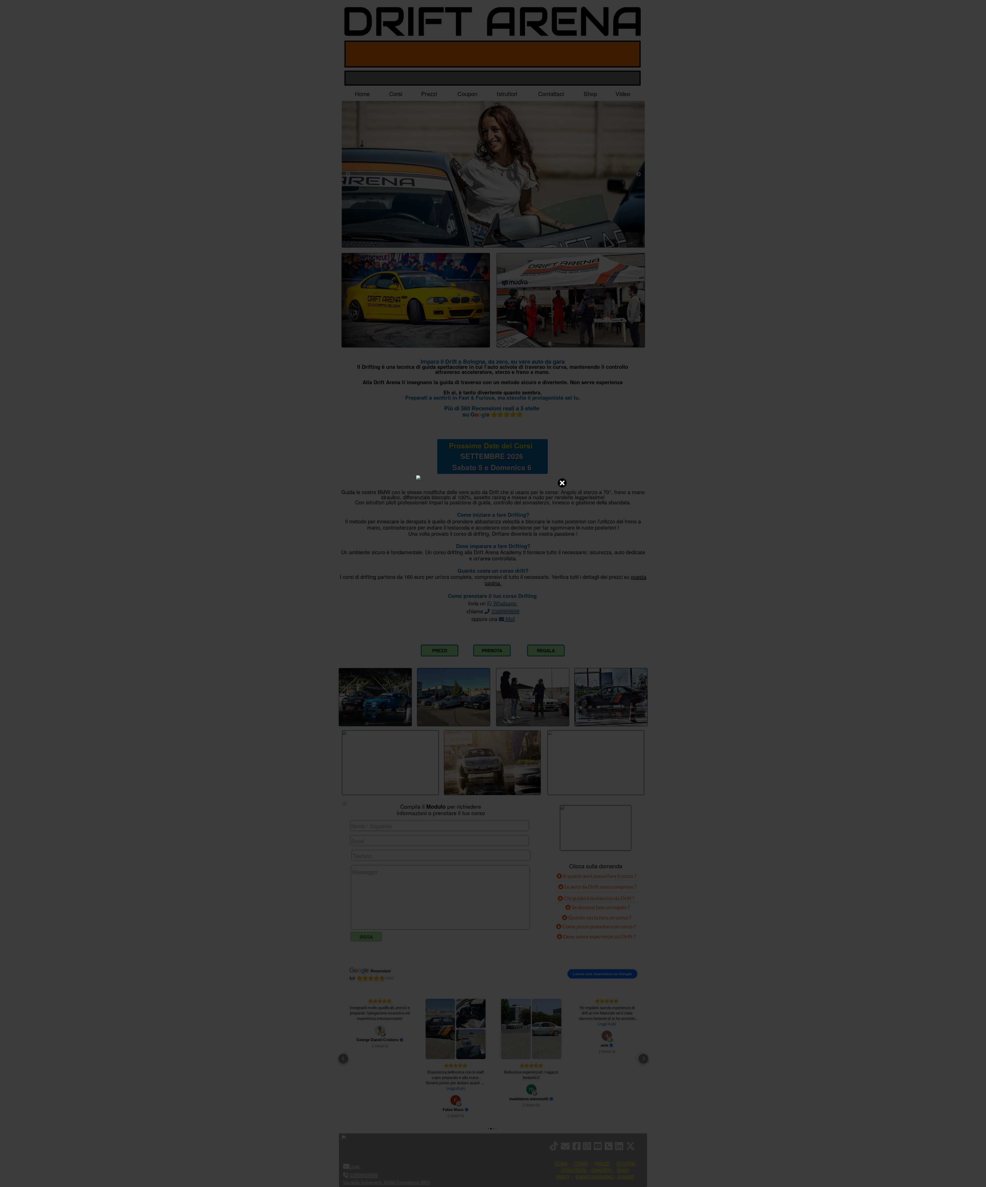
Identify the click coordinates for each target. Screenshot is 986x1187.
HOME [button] (561, 1163)
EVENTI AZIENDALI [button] (595, 1177)
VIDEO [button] (562, 1177)
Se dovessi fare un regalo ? (600, 907)
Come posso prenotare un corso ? (599, 926)
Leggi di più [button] (380, 1088)
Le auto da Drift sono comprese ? (599, 886)
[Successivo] (638, 174)
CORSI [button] (581, 1163)
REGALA (546, 650)
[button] (343, 1058)
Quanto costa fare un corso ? (599, 917)
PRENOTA (492, 650)
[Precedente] (347, 174)
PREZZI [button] (602, 1163)
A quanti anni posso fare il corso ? (599, 876)
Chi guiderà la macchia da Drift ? (598, 898)
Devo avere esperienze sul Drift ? (599, 936)
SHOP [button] (623, 1170)
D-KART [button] (626, 1177)
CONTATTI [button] (601, 1170)
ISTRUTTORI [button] (573, 1170)
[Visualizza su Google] (380, 1100)
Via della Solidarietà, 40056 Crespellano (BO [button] (385, 1182)
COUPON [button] (626, 1163)
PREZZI (439, 650)
